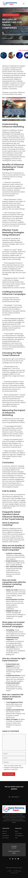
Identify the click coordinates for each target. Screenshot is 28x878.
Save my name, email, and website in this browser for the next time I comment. (13, 767)
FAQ (16, 838)
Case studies (18, 833)
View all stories (23, 50)
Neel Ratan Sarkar (15, 34)
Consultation (5, 835)
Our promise (5, 838)
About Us (4, 831)
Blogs (16, 831)
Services (4, 833)
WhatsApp (14, 846)
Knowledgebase (19, 835)
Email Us (14, 848)
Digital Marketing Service (11, 15)
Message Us (15, 797)
